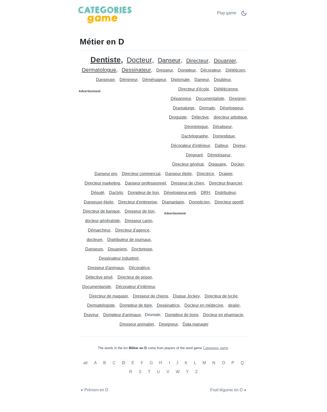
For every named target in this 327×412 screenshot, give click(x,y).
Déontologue (196, 126)
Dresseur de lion (140, 211)
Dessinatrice (168, 305)
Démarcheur (99, 230)
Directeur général (188, 164)
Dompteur (187, 70)
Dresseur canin (138, 221)
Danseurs (94, 249)
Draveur (91, 315)
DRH (205, 192)
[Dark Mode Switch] (244, 15)
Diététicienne (226, 89)
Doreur (239, 145)
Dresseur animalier (137, 324)
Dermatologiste (101, 305)
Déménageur (154, 79)
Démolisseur (218, 155)
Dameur (201, 79)
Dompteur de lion (143, 192)
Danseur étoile (178, 173)
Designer (237, 98)
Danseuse (105, 79)
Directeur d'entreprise (137, 202)
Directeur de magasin (108, 296)
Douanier (225, 60)
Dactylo (116, 192)
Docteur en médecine (203, 305)
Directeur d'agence (132, 230)
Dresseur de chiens (150, 296)
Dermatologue (99, 70)
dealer (234, 305)
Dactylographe (194, 136)
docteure (94, 239)
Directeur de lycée (221, 296)
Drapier (225, 173)
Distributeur (225, 192)
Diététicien (235, 70)
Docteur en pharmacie (223, 315)
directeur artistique (230, 117)
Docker (237, 164)
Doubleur (222, 79)
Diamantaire (173, 202)
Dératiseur (222, 126)
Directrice (205, 173)
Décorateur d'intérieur (190, 145)
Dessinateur (136, 70)
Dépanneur (181, 98)
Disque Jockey (186, 296)
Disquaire (217, 164)
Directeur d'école (193, 89)
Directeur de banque (101, 211)
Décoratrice (139, 268)
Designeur (168, 324)
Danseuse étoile (98, 202)
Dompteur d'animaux (122, 315)
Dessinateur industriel (118, 258)
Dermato (207, 108)
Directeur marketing (102, 183)
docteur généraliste (102, 221)
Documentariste (96, 286)
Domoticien (199, 202)
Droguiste (178, 117)
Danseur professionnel (145, 183)
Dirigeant (194, 155)
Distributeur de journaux (129, 239)
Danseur (169, 60)
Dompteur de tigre (136, 305)
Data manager (195, 324)
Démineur (128, 79)
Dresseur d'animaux (106, 268)
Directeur (197, 60)
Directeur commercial (141, 173)
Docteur (139, 60)
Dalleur (221, 145)
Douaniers (117, 249)
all (86, 363)
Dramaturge (183, 108)
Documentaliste (210, 98)
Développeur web (180, 192)
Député (97, 192)
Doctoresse (142, 249)
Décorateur (211, 70)
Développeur (231, 108)
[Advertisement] (121, 127)
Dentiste (105, 59)
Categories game (215, 348)
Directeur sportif (229, 202)
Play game (226, 13)
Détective (200, 117)
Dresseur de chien (187, 183)
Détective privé (99, 277)
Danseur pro (106, 173)
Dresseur (164, 70)
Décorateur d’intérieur (135, 286)
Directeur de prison (135, 277)
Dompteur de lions (181, 315)
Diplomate (180, 79)
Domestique (224, 136)
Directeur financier (225, 183)
